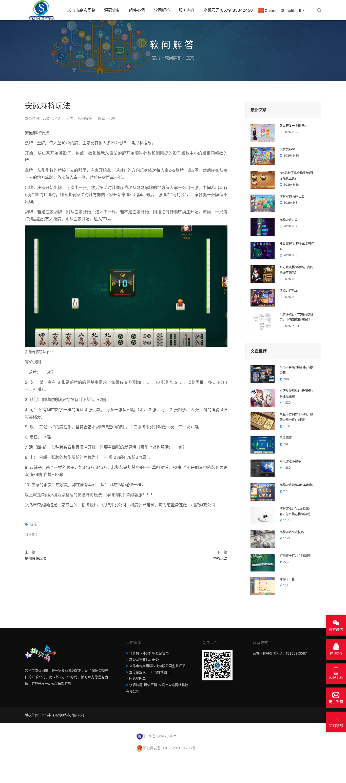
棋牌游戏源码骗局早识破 (296, 485)
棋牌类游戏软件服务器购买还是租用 (296, 393)
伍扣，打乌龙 (289, 291)
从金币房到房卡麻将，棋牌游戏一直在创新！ (296, 417)
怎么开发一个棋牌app (294, 126)
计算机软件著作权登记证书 (149, 653)
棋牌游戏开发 (289, 220)
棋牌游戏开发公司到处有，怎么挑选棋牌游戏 (295, 511)
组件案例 (137, 10)
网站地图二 (137, 678)
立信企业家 (137, 672)
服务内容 (187, 10)
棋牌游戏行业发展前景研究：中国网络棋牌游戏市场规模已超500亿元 (296, 318)
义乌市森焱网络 (81, 10)
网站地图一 (162, 672)
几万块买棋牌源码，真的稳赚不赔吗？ (296, 270)
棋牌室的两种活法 (292, 196)
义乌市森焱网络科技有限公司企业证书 (157, 666)
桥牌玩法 (220, 558)
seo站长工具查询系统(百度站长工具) (296, 175)
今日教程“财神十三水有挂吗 (297, 246)
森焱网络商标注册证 (144, 659)
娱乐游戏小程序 (290, 461)
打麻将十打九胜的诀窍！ (296, 556)
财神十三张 (287, 579)
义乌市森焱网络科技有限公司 (296, 370)
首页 (156, 57)
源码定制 (112, 10)
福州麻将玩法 (35, 558)
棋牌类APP (287, 149)
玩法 (33, 524)
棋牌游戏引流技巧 (292, 532)
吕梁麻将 (286, 438)
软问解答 (162, 10)
